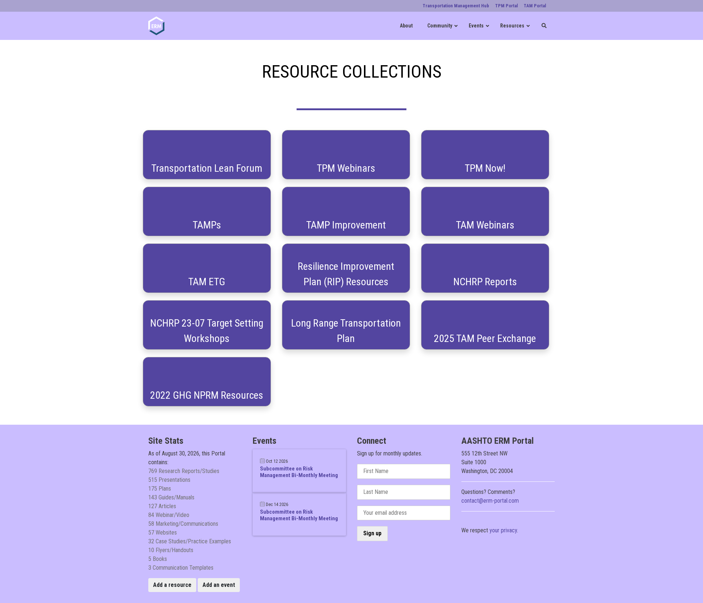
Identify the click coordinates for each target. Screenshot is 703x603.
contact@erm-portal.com (490, 500)
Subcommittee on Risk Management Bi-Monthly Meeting (299, 472)
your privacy (503, 530)
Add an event (218, 584)
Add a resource (172, 584)
